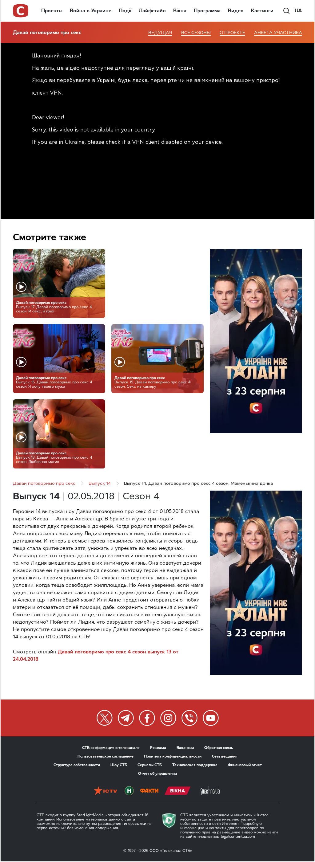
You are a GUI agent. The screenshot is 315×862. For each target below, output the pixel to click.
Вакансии (185, 748)
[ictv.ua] (105, 791)
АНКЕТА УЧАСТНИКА (278, 32)
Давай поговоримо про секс (47, 32)
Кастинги (262, 11)
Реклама (158, 748)
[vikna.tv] (178, 791)
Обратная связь (218, 748)
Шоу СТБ (118, 765)
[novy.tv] (129, 791)
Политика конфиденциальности (172, 756)
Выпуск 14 (100, 483)
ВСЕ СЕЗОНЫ (196, 32)
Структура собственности (77, 765)
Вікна (179, 11)
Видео (236, 11)
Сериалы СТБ (150, 765)
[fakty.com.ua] (149, 791)
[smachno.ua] (210, 791)
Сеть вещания (224, 756)
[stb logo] (21, 11)
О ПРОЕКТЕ (232, 32)
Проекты (51, 11)
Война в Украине (90, 11)
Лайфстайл (152, 11)
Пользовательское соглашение (106, 756)
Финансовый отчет (245, 765)
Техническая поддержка (194, 765)
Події (125, 11)
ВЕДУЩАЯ (160, 32)
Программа (207, 11)
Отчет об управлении (157, 773)
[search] (286, 11)
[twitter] (105, 718)
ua (298, 11)
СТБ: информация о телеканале (111, 748)
